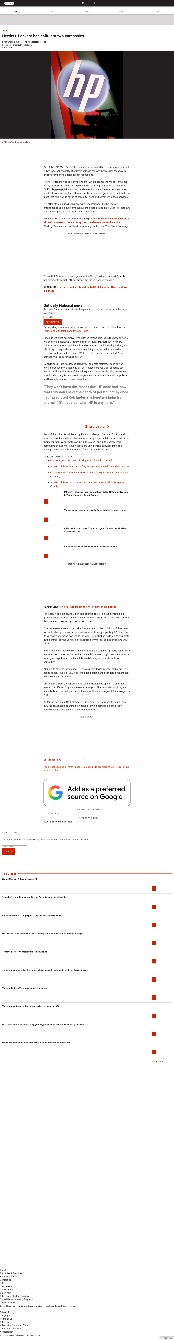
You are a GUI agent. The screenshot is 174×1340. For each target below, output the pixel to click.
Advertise (5, 1322)
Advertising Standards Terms (15, 1325)
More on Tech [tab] (51, 456)
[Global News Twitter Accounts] (62, 1245)
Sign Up (8, 851)
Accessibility (6, 1332)
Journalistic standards (88, 809)
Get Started (53, 322)
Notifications (6, 1289)
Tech (4, 31)
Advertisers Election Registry (14, 1296)
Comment (54, 814)
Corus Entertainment (10, 1328)
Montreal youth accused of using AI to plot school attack (81, 460)
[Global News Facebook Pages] (20, 1245)
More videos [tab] (66, 456)
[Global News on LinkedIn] (20, 1267)
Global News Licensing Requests (16, 1299)
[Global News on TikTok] (62, 1267)
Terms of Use (6, 1319)
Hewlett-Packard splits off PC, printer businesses (87, 606)
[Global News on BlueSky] (144, 1267)
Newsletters (6, 1286)
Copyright (5, 1315)
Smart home (6, 1293)
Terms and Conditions (56, 330)
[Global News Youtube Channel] (103, 1245)
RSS (2, 1283)
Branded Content (8, 1276)
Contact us (5, 1280)
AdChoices (168, 1338)
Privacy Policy (80, 330)
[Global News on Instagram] (144, 1245)
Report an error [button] (88, 818)
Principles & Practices (11, 1273)
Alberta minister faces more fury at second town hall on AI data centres (89, 466)
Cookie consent (8, 1302)
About (3, 1270)
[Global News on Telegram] (103, 1267)
